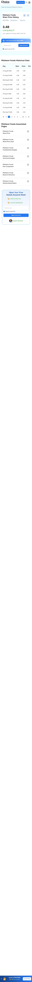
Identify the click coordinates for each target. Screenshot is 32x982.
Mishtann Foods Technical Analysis (9, 157)
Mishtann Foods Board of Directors (9, 174)
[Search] (26, 2)
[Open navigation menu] (29, 2)
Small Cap (22, 20)
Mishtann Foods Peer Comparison (8, 165)
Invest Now (27, 979)
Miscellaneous (13, 20)
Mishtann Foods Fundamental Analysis (10, 149)
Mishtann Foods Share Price (8, 132)
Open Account (24, 45)
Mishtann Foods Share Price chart (8, 140)
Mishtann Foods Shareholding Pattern (10, 182)
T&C (13, 49)
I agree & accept (9, 49)
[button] (24, 15)
